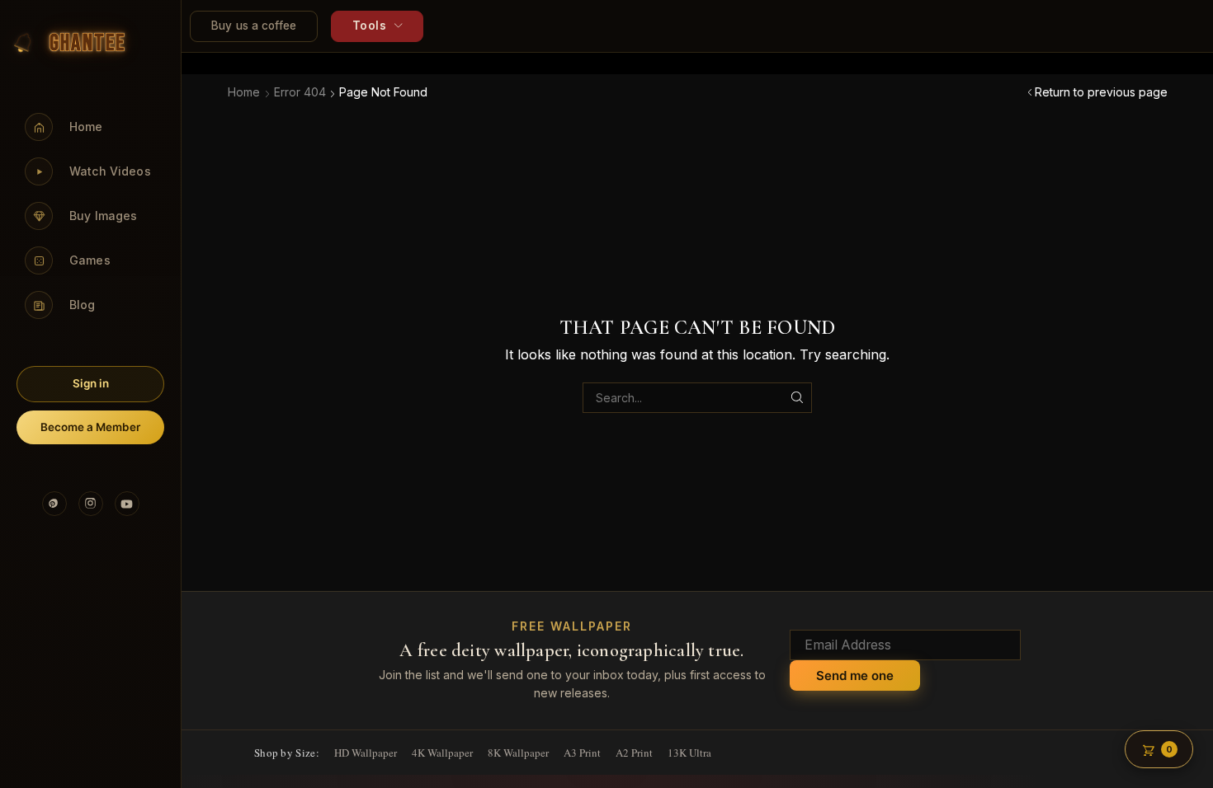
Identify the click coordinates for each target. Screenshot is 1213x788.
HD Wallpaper (365, 752)
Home (244, 92)
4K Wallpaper (442, 752)
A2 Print (634, 752)
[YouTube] (127, 503)
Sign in (91, 383)
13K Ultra (689, 752)
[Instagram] (90, 503)
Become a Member (90, 427)
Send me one (855, 675)
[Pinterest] (54, 503)
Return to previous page (1101, 92)
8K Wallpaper (518, 752)
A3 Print (582, 752)
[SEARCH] (796, 397)
